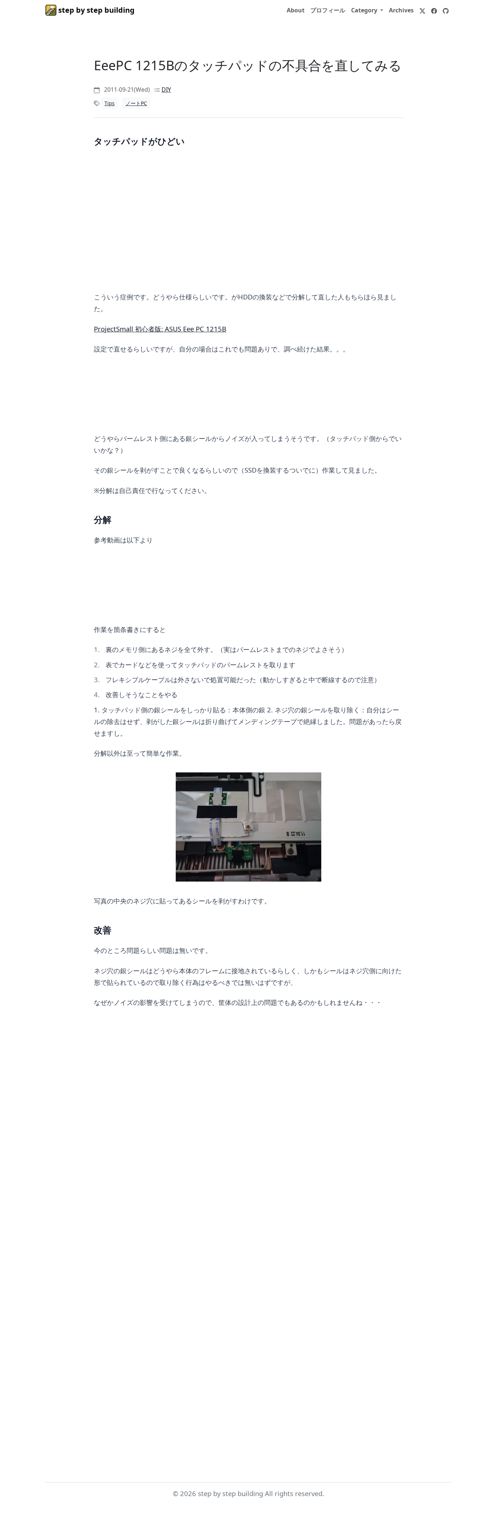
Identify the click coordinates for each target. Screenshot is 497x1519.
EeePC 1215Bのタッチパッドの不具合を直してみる (248, 65)
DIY (166, 90)
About (296, 10)
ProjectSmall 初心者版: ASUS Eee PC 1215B (160, 328)
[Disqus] (248, 1145)
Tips (109, 103)
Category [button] (365, 10)
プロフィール (327, 10)
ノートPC (136, 103)
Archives (401, 10)
